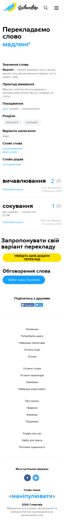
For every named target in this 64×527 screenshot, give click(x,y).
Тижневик (32, 382)
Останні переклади (32, 375)
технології (12, 122)
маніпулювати (32, 496)
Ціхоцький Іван (12, 164)
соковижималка (12, 148)
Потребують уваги (32, 335)
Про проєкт (32, 400)
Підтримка (32, 421)
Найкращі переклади (32, 342)
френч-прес (10, 151)
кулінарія (32, 122)
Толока (32, 356)
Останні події (32, 349)
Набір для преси (32, 440)
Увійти (24, 280)
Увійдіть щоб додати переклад (32, 258)
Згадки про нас (32, 433)
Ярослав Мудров (51, 220)
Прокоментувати (13, 189)
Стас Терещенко (51, 187)
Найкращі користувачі (32, 388)
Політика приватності (32, 447)
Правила (32, 407)
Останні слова (32, 368)
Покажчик (32, 329)
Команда (32, 414)
